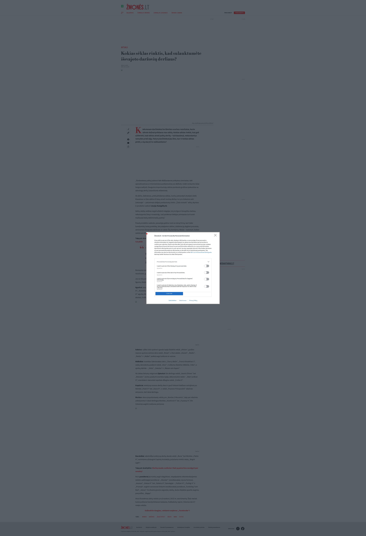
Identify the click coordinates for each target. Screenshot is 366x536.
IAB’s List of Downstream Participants (201, 252)
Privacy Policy (193, 300)
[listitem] (183, 262)
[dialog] (183, 268)
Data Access (182, 300)
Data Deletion (172, 300)
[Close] (216, 236)
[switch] (206, 266)
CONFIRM (169, 293)
